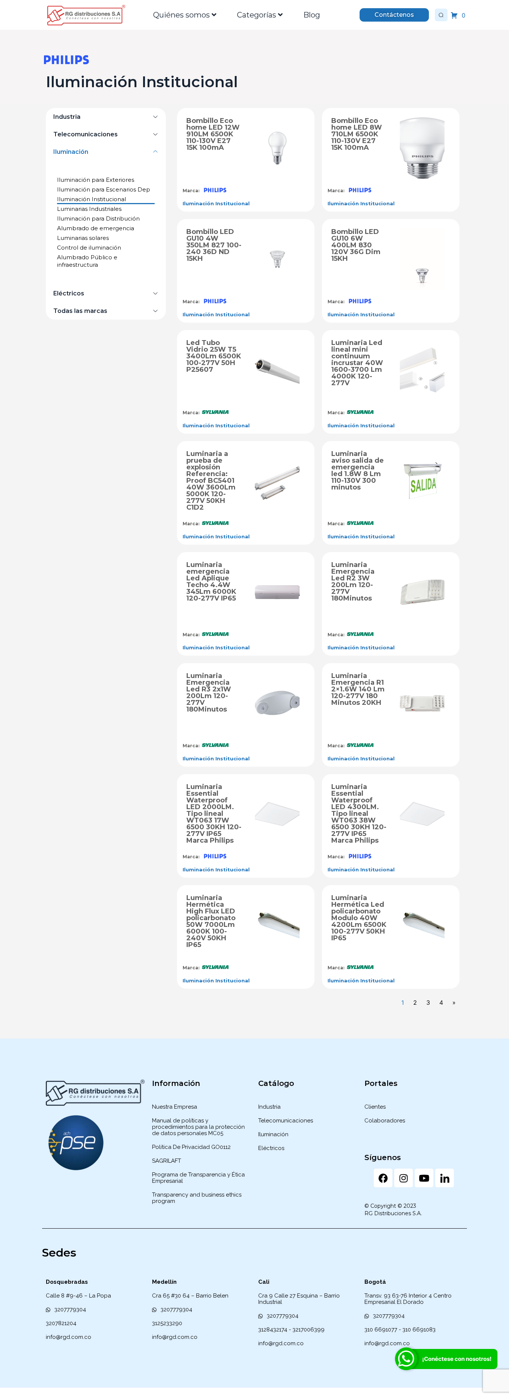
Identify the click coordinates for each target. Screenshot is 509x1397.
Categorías (256, 14)
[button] (106, 117)
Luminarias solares (83, 237)
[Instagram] (403, 1178)
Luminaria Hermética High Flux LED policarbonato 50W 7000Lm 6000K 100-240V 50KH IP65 (210, 921)
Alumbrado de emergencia (95, 228)
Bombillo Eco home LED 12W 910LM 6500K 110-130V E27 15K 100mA (213, 134)
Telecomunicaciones (85, 134)
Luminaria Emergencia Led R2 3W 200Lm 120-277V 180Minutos (352, 581)
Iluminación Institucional (91, 199)
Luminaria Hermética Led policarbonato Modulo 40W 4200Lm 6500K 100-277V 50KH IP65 (358, 918)
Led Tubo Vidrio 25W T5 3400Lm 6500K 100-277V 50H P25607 (213, 356)
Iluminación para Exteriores (95, 179)
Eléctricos (68, 293)
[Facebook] (383, 1178)
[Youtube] (424, 1178)
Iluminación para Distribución (98, 218)
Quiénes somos (181, 14)
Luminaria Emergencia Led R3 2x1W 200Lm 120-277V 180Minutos (208, 692)
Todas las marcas (80, 310)
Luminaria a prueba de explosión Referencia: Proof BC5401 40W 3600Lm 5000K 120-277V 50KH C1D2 (210, 480)
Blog (311, 14)
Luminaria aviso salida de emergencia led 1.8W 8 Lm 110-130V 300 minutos (357, 470)
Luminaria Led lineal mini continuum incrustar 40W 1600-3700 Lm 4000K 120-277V (357, 363)
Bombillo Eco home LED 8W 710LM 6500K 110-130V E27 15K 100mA (356, 134)
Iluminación (70, 151)
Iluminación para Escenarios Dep (103, 189)
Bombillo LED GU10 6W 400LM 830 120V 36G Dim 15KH (355, 245)
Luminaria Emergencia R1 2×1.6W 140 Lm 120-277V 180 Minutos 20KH (358, 689)
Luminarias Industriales (89, 208)
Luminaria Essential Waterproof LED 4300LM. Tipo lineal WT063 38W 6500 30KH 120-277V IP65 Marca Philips (358, 814)
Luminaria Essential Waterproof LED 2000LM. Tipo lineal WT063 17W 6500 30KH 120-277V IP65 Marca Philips (213, 814)
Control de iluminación (89, 247)
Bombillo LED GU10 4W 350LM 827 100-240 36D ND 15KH (213, 245)
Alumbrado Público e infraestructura (87, 261)
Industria (66, 116)
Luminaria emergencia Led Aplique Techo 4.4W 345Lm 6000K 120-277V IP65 (211, 581)
